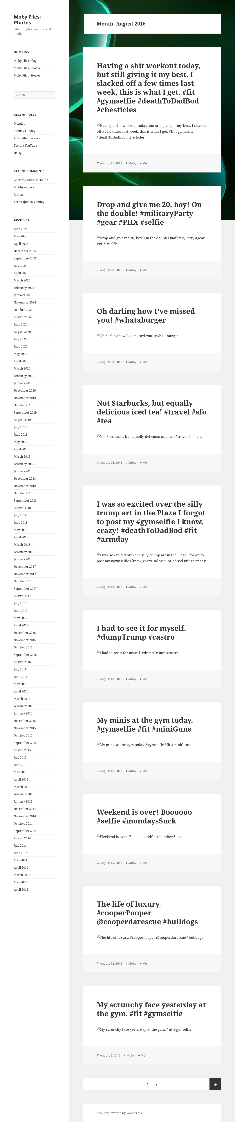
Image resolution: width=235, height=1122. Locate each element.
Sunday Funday (24, 131)
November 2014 (25, 816)
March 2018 (22, 545)
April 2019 (21, 449)
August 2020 (22, 332)
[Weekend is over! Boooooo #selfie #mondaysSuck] (152, 837)
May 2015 (20, 772)
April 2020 (21, 361)
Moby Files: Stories (27, 75)
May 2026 (20, 236)
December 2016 (25, 633)
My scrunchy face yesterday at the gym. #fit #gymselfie (151, 1009)
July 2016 (20, 669)
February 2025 (24, 288)
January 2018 (23, 559)
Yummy (39, 202)
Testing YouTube (25, 145)
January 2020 (23, 383)
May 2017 (20, 618)
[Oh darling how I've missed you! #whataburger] (152, 336)
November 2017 (25, 574)
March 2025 (22, 280)
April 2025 (21, 273)
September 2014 (25, 831)
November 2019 (25, 398)
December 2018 (25, 479)
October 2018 (23, 493)
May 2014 (20, 860)
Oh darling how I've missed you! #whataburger (146, 315)
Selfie (44, 180)
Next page (215, 1084)
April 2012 (21, 890)
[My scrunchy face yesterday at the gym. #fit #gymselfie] (152, 1029)
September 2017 (25, 589)
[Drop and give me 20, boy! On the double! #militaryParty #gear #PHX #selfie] (152, 241)
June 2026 (21, 229)
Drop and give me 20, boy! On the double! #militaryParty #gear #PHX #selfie (149, 213)
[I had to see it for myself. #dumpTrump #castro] (152, 653)
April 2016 (21, 691)
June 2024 (21, 324)
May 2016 (20, 684)
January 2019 (23, 471)
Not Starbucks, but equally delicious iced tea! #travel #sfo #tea (152, 411)
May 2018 (20, 530)
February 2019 (24, 464)
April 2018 (21, 537)
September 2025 (25, 258)
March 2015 (22, 787)
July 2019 (20, 427)
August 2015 (22, 750)
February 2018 (24, 552)
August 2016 (22, 662)
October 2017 (23, 581)
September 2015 (25, 743)
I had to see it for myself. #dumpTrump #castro (141, 632)
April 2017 (21, 625)
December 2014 (25, 809)
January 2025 (23, 295)
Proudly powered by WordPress (119, 1113)
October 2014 (23, 823)
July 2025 (20, 266)
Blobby (19, 187)
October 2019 (23, 405)
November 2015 (25, 728)
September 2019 (25, 412)
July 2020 (20, 339)
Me (144, 163)
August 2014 (22, 838)
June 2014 (21, 853)
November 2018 (25, 486)
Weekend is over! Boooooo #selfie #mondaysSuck (144, 816)
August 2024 (22, 317)
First (31, 187)
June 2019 (21, 434)
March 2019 (22, 456)
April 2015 (21, 779)
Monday (19, 123)
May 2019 (20, 442)
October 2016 (23, 647)
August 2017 (22, 596)
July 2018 (20, 515)
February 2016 (24, 706)
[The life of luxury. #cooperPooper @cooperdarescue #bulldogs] (152, 938)
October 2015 (23, 735)
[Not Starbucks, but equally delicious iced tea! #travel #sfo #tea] (152, 437)
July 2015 (20, 757)
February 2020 (24, 376)
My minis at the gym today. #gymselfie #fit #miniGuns (145, 724)
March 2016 (22, 699)
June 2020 (21, 346)
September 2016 (25, 655)
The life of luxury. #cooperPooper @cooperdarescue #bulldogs (147, 912)
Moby (132, 163)
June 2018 (21, 523)
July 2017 (20, 603)
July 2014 (20, 845)
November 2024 (25, 302)
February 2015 (24, 794)
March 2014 (22, 875)
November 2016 (25, 640)
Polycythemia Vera (27, 138)
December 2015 (25, 721)
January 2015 (23, 801)
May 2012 (20, 882)
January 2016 (23, 713)
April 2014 (21, 867)
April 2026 (21, 244)
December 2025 (25, 251)
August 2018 (22, 508)
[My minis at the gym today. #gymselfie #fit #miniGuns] (152, 745)
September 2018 (25, 501)
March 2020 (22, 368)
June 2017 (21, 611)
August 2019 (22, 420)
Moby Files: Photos (27, 19)
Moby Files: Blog (25, 61)
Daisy (17, 153)
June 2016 (21, 677)
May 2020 (20, 354)
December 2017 (25, 567)
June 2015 (21, 765)
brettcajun (21, 202)
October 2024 (23, 310)
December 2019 (25, 390)
